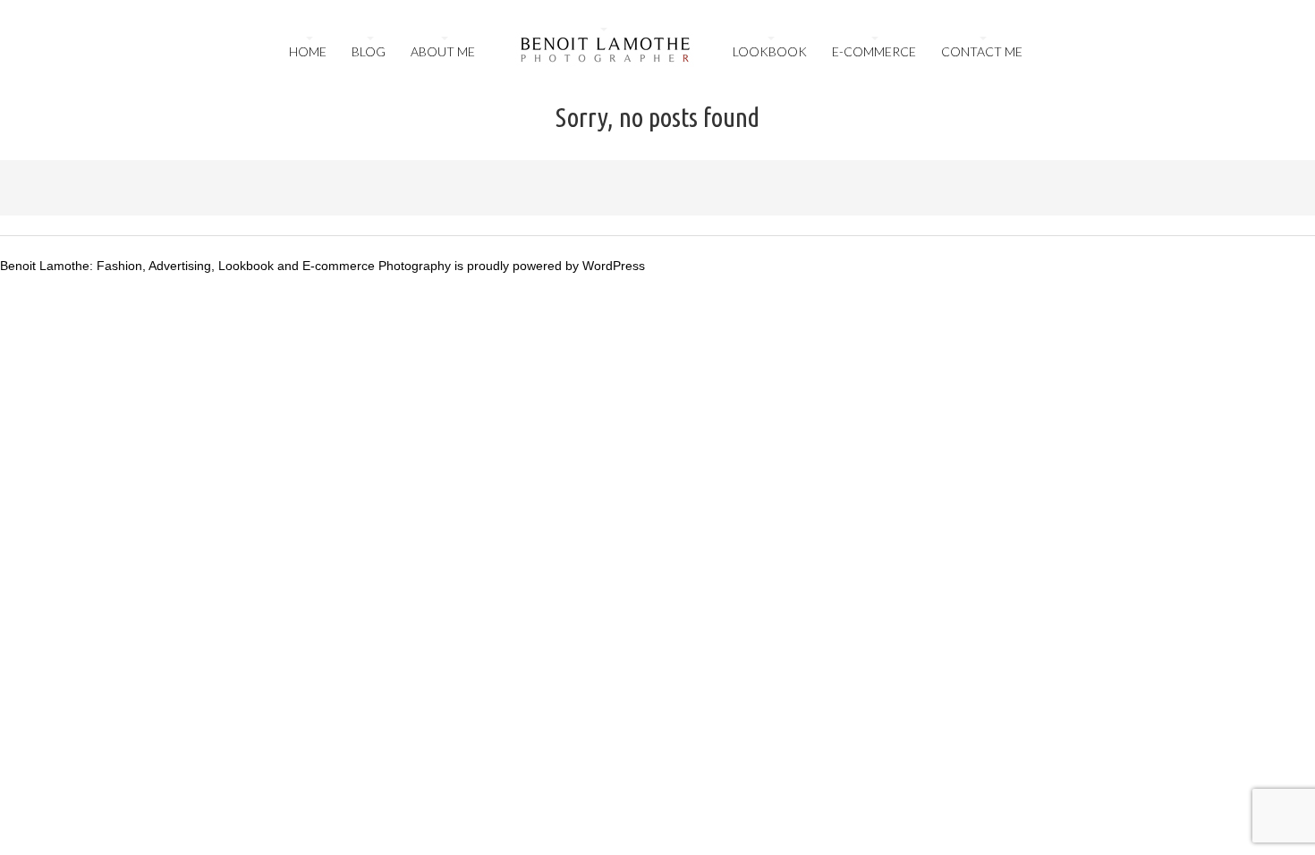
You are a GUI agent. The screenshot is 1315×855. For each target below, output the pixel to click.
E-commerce (874, 51)
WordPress (613, 265)
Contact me (981, 51)
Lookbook (770, 51)
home (308, 51)
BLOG (369, 51)
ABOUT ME (443, 51)
